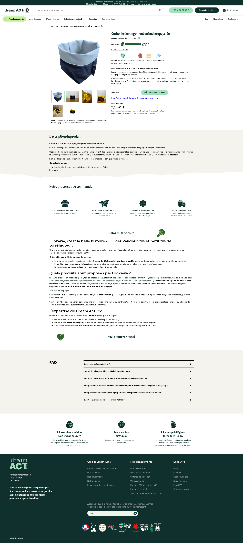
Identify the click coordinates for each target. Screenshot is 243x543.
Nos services (93, 472)
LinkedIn (177, 472)
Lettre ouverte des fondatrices (102, 468)
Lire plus (53, 170)
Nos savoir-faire (95, 476)
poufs (80, 277)
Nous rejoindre (180, 481)
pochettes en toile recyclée (105, 280)
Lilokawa (121, 38)
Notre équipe (93, 481)
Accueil (54, 26)
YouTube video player (59, 290)
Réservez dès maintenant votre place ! (142, 4)
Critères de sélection (140, 476)
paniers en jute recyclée (81, 280)
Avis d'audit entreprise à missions (146, 493)
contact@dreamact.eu (20, 474)
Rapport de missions (140, 489)
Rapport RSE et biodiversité (143, 485)
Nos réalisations (138, 468)
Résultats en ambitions (141, 472)
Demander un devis (207, 10)
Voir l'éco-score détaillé (119, 50)
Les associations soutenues (100, 485)
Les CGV (177, 485)
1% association (137, 481)
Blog (175, 468)
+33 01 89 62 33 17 (181, 10)
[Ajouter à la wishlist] (139, 38)
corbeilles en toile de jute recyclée (135, 280)
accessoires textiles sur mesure (132, 277)
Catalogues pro (180, 476)
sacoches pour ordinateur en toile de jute (168, 277)
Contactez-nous (181, 489)
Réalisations (233, 19)
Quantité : (115, 92)
